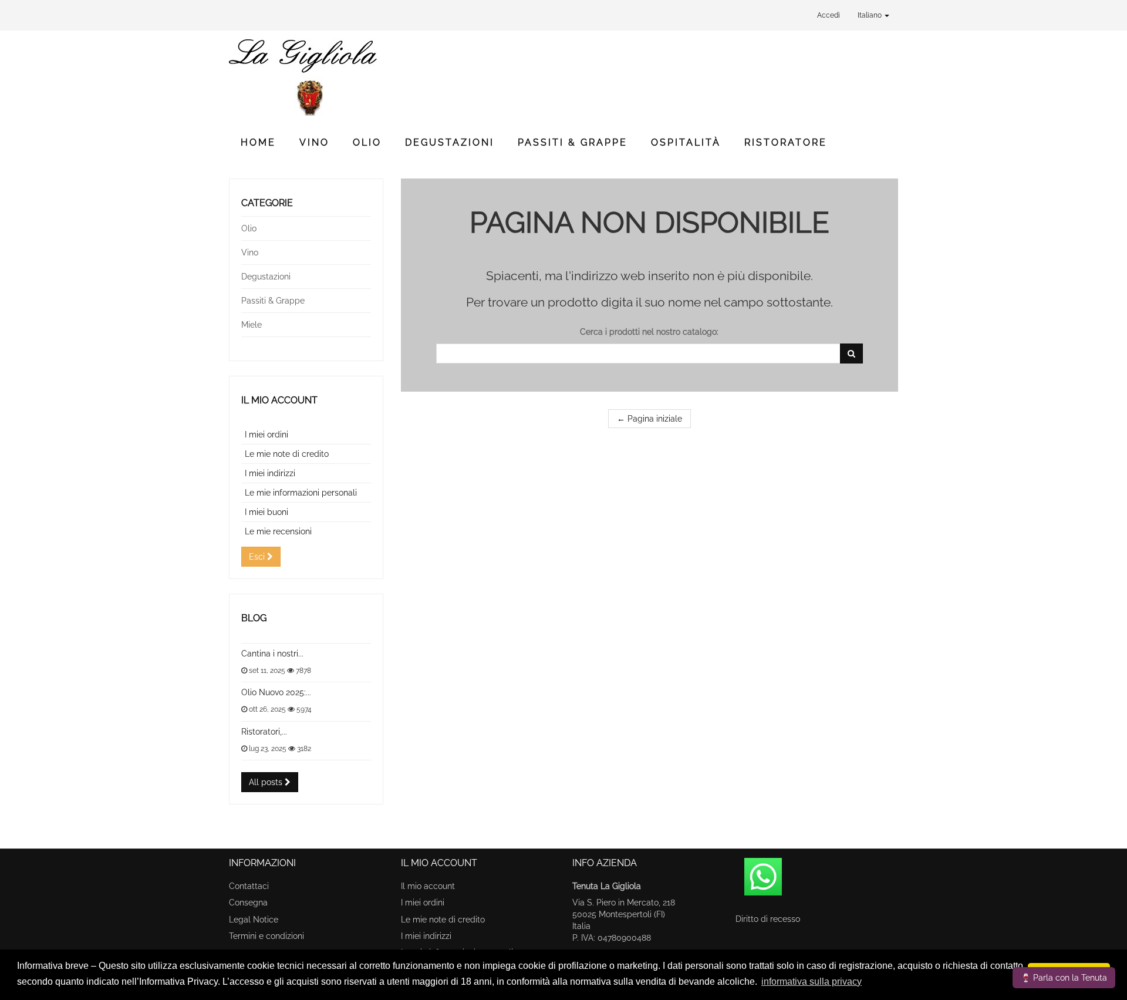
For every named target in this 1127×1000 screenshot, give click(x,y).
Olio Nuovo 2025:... (276, 692)
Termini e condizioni (266, 936)
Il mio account (279, 400)
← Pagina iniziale (649, 418)
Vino (314, 142)
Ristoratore (785, 142)
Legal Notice (253, 919)
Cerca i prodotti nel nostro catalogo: (649, 331)
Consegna (248, 902)
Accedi (828, 15)
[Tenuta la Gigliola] (334, 77)
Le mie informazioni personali (301, 492)
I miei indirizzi (270, 473)
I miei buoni (266, 512)
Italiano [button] (870, 15)
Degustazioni (449, 142)
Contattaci (249, 886)
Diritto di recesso (767, 919)
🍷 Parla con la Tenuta (1064, 977)
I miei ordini (266, 434)
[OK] (851, 353)
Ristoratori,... (264, 731)
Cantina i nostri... (272, 653)
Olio (367, 142)
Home (258, 142)
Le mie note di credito (287, 454)
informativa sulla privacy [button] (811, 981)
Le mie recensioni (278, 531)
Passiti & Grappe (572, 142)
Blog (253, 618)
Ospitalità (686, 142)
